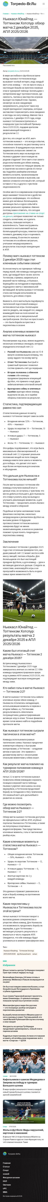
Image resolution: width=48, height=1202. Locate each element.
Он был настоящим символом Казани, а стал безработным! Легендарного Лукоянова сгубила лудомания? (24, 989)
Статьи (6, 1167)
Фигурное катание (11, 1178)
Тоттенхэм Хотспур (26, 951)
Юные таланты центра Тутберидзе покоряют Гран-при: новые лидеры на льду (24, 971)
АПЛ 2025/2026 (9, 954)
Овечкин (7, 1185)
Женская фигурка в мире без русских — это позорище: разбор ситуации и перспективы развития (24, 1008)
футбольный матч (24, 954)
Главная (6, 13)
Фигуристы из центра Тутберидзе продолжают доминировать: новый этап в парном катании (24, 1029)
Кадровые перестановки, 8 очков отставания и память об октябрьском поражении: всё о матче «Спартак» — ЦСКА (24, 1038)
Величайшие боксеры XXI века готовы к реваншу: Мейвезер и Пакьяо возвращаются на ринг (24, 979)
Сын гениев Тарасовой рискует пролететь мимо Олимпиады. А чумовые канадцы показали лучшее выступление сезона (24, 998)
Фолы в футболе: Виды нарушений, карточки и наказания (24, 1122)
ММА (5, 1192)
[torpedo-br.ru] (5, 3)
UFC (5, 1188)
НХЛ (5, 1181)
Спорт (5, 1126)
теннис (5, 1076)
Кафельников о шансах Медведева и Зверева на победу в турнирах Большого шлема (24, 1072)
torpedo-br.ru (14, 1154)
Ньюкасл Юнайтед (17, 13)
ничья (35, 954)
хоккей (6, 1174)
